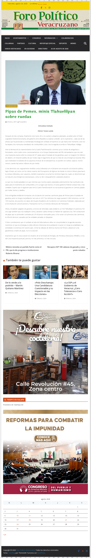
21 (66, 520)
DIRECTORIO (42, 49)
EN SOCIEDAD (29, 49)
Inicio (7, 38)
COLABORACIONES (11, 106)
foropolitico (23, 122)
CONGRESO (36, 38)
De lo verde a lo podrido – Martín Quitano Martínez (14, 285)
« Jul (4, 534)
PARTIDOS (21, 43)
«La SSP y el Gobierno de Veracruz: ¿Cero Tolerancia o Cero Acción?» (73, 288)
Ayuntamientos (19, 38)
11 (30, 516)
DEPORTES (63, 43)
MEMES (73, 43)
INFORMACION (49, 38)
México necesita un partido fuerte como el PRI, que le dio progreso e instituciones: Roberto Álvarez (23, 250)
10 (17, 516)
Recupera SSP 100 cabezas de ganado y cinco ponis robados (66, 248)
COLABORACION (67, 38)
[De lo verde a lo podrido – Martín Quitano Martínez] (16, 267)
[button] (27, 38)
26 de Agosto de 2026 (59, 49)
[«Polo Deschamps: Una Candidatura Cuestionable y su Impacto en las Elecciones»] (45, 267)
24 (17, 524)
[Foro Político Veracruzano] (45, 11)
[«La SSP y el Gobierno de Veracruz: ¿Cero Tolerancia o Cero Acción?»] (75, 267)
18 (30, 520)
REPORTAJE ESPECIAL (47, 43)
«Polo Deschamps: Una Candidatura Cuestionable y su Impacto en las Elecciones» (44, 288)
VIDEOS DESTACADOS (13, 49)
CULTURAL (32, 43)
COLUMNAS (9, 43)
